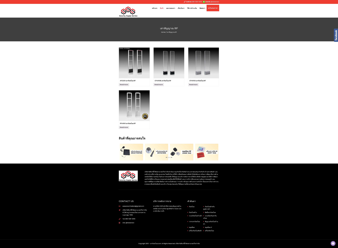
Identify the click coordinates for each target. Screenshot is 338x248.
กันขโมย (191, 207)
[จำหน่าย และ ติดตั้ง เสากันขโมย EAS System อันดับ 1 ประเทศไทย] (130, 11)
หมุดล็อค (192, 227)
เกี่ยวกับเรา (181, 8)
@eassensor (212, 2)
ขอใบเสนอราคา (213, 8)
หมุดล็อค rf (208, 227)
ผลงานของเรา (170, 8)
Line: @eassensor (128, 223)
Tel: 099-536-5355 (129, 219)
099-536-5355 (194, 2)
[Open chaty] (333, 243)
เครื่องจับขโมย (209, 231)
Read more (124, 85)
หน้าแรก (154, 8)
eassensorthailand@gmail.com (133, 206)
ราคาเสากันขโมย (194, 222)
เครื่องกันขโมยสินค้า (195, 231)
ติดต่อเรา (202, 8)
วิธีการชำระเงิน (192, 8)
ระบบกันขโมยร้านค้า (195, 216)
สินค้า (162, 8)
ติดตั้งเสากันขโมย (210, 212)
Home (163, 32)
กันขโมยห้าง (193, 212)
